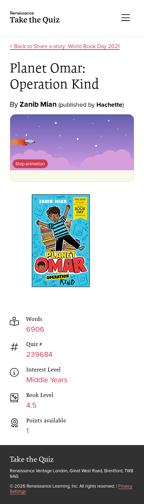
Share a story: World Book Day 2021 (77, 46)
